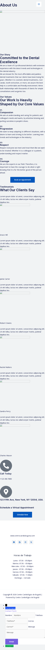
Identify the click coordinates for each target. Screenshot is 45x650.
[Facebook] (14, 542)
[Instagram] (25, 542)
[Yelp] (31, 542)
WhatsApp (9, 646)
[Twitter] (20, 542)
